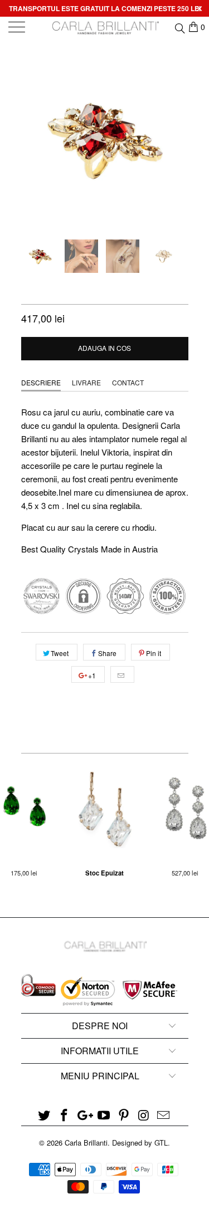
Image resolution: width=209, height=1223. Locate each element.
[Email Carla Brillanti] (163, 1115)
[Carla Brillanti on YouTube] (104, 1115)
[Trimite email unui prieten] (122, 674)
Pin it (153, 653)
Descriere (41, 382)
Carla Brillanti (86, 1142)
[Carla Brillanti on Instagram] (143, 1115)
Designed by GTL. (141, 1142)
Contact (128, 382)
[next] (178, 139)
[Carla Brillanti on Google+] (84, 1115)
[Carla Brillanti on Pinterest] (123, 1115)
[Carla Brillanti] (104, 28)
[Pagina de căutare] (179, 26)
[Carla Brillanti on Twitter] (44, 1115)
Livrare (86, 382)
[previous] (32, 139)
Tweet (60, 653)
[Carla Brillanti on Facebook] (64, 1115)
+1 (91, 675)
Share (107, 653)
